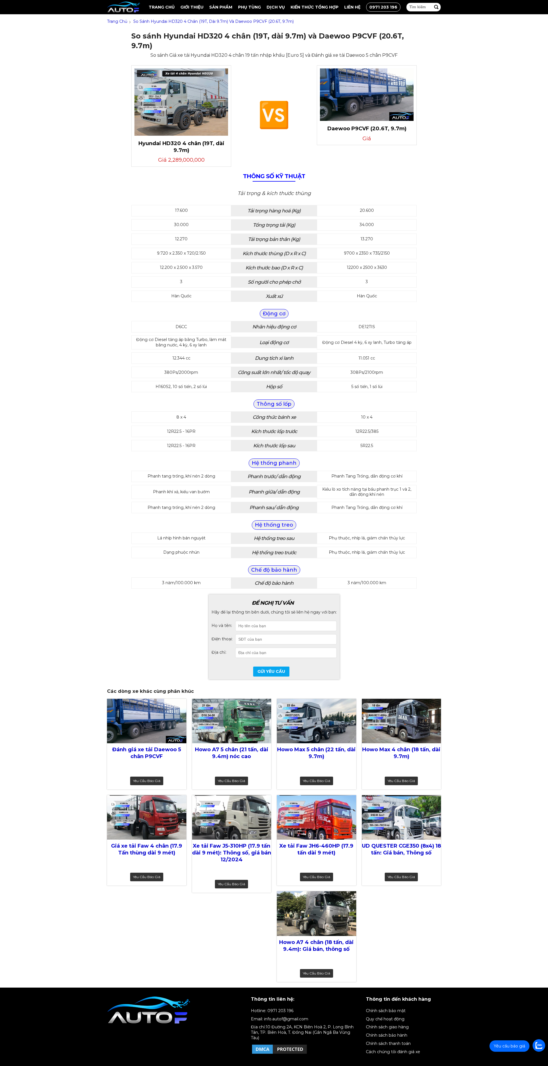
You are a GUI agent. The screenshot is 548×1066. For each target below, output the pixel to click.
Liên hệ (352, 7)
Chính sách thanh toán (388, 1043)
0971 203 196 (383, 7)
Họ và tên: (221, 625)
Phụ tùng (249, 7)
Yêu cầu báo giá (146, 781)
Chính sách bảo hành (386, 1035)
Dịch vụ (276, 7)
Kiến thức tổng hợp (315, 7)
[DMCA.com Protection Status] (279, 1053)
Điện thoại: (222, 638)
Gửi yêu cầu (271, 671)
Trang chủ (162, 7)
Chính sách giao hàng (387, 1027)
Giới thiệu (192, 7)
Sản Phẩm (220, 7)
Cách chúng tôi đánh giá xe (393, 1051)
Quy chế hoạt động (385, 1019)
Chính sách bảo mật (386, 1010)
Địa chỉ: (218, 652)
